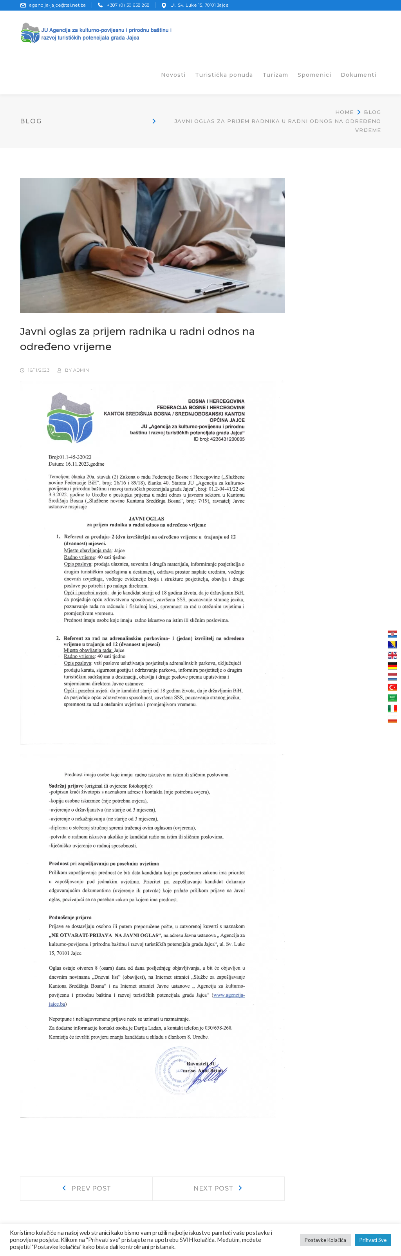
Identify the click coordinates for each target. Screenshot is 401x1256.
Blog (372, 112)
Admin (81, 370)
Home (344, 112)
